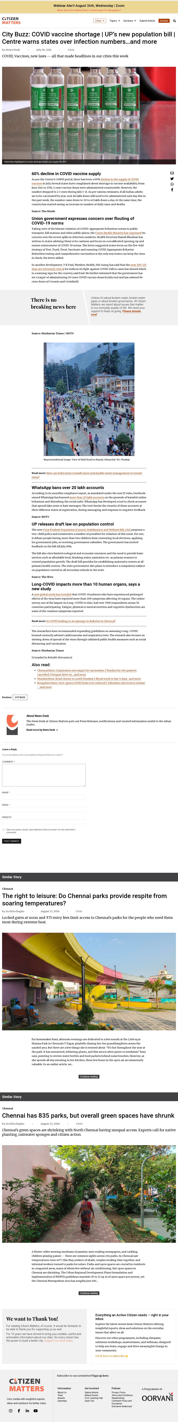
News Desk (13, 49)
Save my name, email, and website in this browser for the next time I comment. (40, 831)
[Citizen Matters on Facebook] (19, 1411)
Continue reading (89, 1076)
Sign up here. (100, 1375)
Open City (89, 1401)
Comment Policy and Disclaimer (122, 1402)
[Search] (174, 21)
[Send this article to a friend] (172, 173)
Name (6, 792)
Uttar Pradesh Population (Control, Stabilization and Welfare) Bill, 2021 (87, 529)
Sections (128, 20)
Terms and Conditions (122, 1395)
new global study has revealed (52, 594)
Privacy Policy (119, 1392)
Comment (8, 761)
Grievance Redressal (122, 1406)
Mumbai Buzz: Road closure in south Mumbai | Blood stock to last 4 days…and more (89, 678)
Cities (98, 20)
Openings (62, 1401)
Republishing (118, 1398)
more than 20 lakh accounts (86, 497)
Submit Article (147, 20)
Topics (114, 20)
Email (6, 805)
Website (6, 817)
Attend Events (91, 1395)
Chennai (7, 888)
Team (60, 1395)
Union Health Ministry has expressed (118, 233)
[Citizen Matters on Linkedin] (27, 1411)
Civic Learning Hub (94, 1398)
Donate (164, 20)
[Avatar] (12, 725)
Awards (61, 1398)
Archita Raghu (15, 911)
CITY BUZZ (20, 697)
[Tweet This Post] (172, 178)
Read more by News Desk (40, 729)
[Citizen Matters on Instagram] (10, 1411)
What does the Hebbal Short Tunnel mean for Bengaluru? (89, 10)
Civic (71, 49)
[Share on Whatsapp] (172, 184)
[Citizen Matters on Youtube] (35, 1411)
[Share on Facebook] (172, 189)
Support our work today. (58, 1340)
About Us (62, 1392)
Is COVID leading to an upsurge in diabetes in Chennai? (81, 621)
